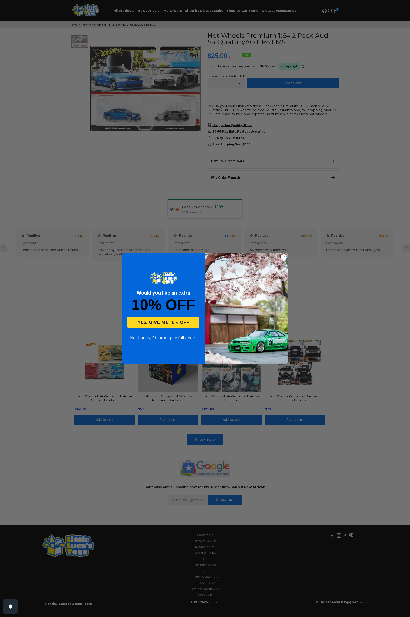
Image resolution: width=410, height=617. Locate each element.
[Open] (10, 606)
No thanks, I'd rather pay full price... (163, 338)
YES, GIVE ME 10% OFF (163, 322)
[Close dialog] (284, 257)
